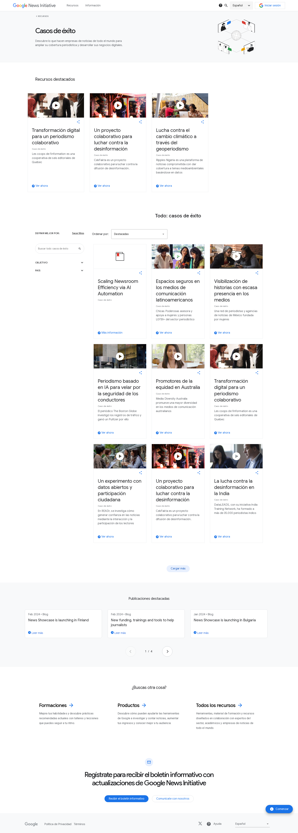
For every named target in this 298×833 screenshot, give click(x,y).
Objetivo (59, 262)
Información (93, 5)
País (59, 270)
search (226, 5)
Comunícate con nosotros (172, 798)
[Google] (31, 824)
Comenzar (279, 809)
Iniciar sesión (273, 5)
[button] (241, 5)
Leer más (37, 633)
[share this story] (78, 121)
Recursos (43, 16)
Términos (79, 824)
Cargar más (178, 568)
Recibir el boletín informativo (126, 798)
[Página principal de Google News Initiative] (34, 5)
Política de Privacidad (57, 824)
